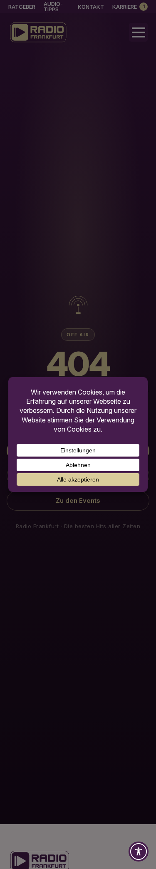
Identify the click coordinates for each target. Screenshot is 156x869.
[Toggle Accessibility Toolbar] (138, 851)
